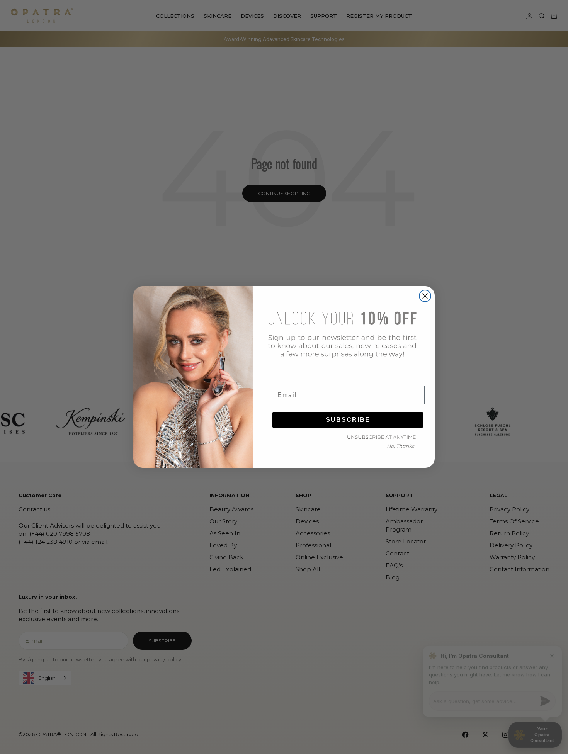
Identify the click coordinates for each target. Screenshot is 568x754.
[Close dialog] (425, 296)
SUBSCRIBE (348, 419)
